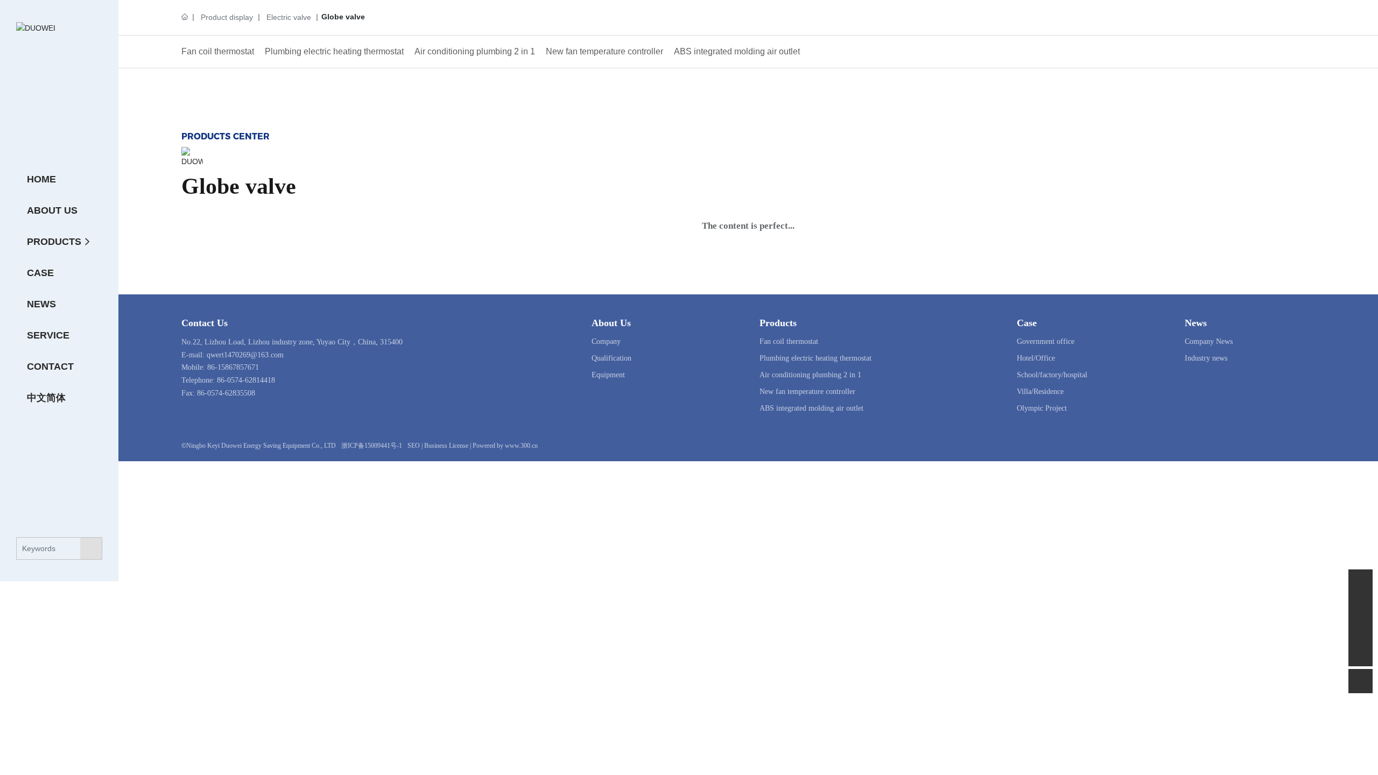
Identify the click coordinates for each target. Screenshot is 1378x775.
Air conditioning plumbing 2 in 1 (474, 51)
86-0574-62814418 (246, 380)
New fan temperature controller (604, 51)
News (1196, 323)
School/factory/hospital (1052, 375)
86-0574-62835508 (226, 393)
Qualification (611, 358)
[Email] (1360, 606)
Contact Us (204, 323)
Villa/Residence (1040, 392)
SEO (413, 445)
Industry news (1206, 358)
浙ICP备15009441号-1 (371, 445)
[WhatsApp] (1360, 581)
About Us (611, 323)
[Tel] (1360, 630)
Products (778, 323)
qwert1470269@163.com (245, 355)
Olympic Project (1042, 408)
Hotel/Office (1036, 358)
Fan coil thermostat (217, 51)
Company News (1209, 341)
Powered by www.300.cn (505, 445)
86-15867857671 (233, 367)
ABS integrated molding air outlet (737, 51)
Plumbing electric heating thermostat (334, 51)
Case (1027, 323)
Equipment (608, 375)
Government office (1045, 341)
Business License (446, 445)
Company (606, 341)
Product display (227, 17)
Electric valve (288, 17)
